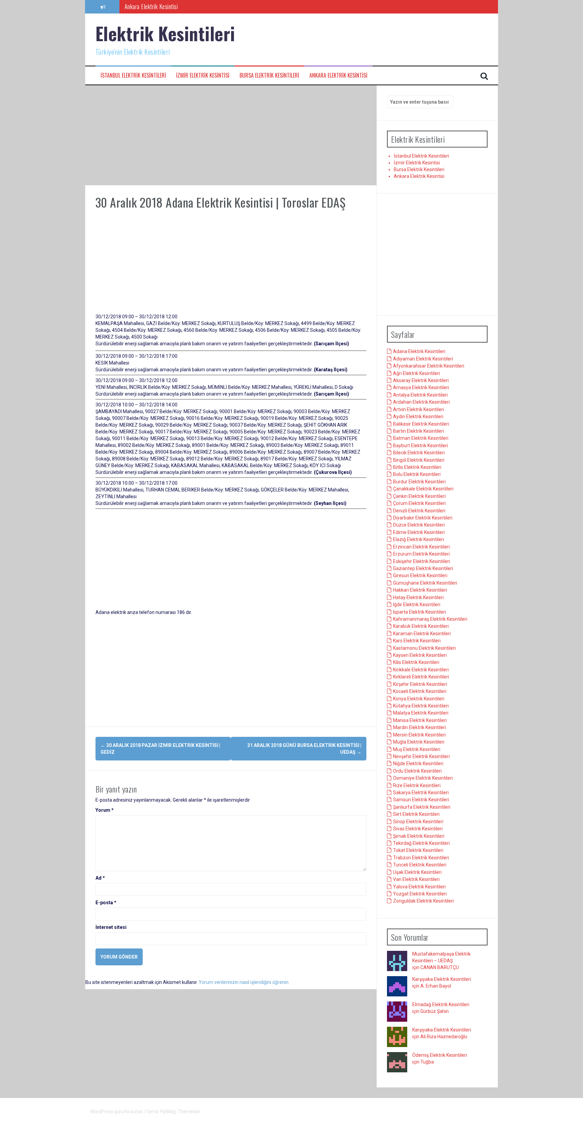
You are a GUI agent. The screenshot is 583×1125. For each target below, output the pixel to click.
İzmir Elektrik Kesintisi (202, 75)
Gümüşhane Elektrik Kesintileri (425, 583)
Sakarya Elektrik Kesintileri (421, 793)
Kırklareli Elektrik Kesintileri (421, 677)
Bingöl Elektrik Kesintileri (418, 460)
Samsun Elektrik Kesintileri (421, 800)
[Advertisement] (231, 135)
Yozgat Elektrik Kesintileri (420, 894)
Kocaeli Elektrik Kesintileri (419, 691)
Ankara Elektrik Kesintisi (151, 6)
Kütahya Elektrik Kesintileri (421, 706)
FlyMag (167, 1111)
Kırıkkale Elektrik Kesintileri (421, 670)
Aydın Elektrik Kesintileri (418, 417)
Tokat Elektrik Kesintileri (418, 850)
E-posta (105, 902)
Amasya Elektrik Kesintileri (421, 388)
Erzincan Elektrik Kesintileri (421, 547)
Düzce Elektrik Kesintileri (419, 525)
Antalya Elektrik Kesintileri (420, 395)
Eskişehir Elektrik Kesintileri (421, 561)
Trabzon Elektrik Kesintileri (421, 858)
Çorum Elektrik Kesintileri (419, 503)
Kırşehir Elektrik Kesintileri (420, 684)
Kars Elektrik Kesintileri (417, 641)
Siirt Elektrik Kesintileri (416, 814)
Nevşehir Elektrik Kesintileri (421, 756)
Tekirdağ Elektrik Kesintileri (421, 843)
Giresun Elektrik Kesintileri (420, 576)
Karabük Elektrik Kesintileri (421, 626)
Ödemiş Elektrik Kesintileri (439, 1055)
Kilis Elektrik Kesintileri (416, 662)
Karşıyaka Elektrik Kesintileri (441, 979)
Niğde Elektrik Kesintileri (418, 764)
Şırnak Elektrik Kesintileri (418, 836)
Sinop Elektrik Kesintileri (418, 821)
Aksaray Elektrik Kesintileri (421, 380)
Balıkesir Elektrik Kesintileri (421, 424)
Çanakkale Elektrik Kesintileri (423, 489)
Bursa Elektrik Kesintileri (269, 75)
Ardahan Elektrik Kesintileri (421, 402)
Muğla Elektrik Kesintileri (418, 742)
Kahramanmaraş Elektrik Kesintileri (430, 619)
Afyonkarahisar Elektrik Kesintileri (428, 366)
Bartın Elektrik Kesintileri (418, 431)
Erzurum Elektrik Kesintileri (421, 554)
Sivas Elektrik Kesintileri (418, 829)
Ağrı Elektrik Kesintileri (416, 373)
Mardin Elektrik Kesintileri (419, 727)
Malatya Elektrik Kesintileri (420, 713)
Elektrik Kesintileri (165, 33)
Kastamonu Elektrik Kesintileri (424, 648)
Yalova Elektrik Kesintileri (419, 886)
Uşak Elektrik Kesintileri (417, 872)
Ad (100, 878)
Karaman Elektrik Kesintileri (422, 633)
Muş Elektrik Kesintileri (416, 749)
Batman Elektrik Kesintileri (420, 438)
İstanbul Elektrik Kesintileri (133, 75)
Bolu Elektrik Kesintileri (417, 474)
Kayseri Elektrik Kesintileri (420, 655)
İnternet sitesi (111, 927)
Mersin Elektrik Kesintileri (419, 735)
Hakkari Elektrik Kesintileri (420, 590)
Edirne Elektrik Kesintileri (419, 532)
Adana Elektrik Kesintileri (419, 351)
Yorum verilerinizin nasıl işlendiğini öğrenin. (244, 982)
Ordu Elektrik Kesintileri (417, 771)
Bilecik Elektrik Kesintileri (419, 453)
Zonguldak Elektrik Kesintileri (423, 901)
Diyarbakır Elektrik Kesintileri (422, 518)
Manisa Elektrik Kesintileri (420, 720)
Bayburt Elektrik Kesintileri (420, 445)
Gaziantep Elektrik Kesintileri (423, 568)
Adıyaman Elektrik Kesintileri (423, 358)
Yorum (104, 810)
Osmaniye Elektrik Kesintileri (423, 778)
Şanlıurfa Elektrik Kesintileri (421, 807)
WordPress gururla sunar (117, 1111)
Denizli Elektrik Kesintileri (419, 510)
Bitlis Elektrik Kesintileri (417, 467)
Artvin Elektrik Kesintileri (418, 409)
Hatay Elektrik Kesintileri (418, 597)
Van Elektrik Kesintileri (416, 879)
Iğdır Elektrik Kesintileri (416, 605)
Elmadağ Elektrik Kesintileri (440, 1005)
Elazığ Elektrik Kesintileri (418, 539)
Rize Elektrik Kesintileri (417, 785)
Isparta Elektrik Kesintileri (419, 612)
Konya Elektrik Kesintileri (418, 698)
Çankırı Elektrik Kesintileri (419, 496)
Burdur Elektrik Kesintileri (419, 482)
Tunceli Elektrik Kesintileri (419, 865)
